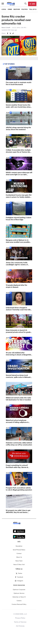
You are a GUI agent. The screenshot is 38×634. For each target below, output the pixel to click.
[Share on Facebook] (7, 33)
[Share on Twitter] (10, 33)
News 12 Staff (6, 27)
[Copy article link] (13, 33)
